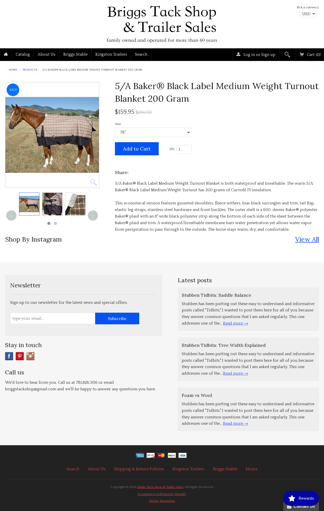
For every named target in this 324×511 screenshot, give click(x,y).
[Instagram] (30, 356)
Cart (313, 54)
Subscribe (117, 318)
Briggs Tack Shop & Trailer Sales (160, 487)
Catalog (23, 54)
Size (118, 124)
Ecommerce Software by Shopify (162, 494)
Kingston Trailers (111, 54)
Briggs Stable (75, 54)
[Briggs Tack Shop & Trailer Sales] (162, 23)
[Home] (6, 54)
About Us (46, 54)
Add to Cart (137, 148)
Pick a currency (308, 7)
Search (141, 54)
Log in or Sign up (258, 54)
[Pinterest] (20, 356)
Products (30, 70)
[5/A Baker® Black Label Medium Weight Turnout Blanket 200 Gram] (29, 204)
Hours (251, 469)
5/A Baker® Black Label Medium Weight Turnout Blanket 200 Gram (92, 70)
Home (13, 70)
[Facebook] (9, 356)
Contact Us (303, 506)
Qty (172, 149)
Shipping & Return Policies (139, 469)
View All (307, 239)
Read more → (235, 323)
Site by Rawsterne (162, 501)
